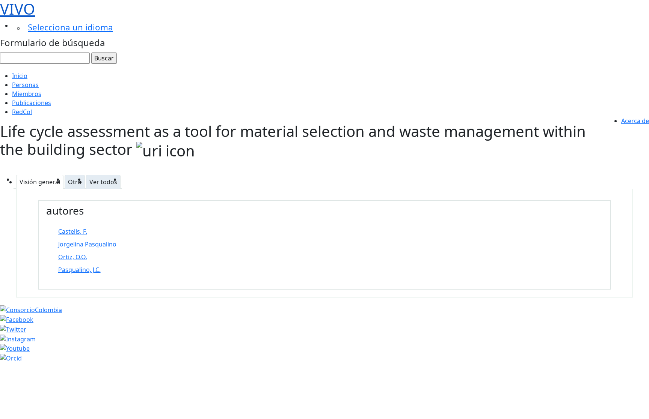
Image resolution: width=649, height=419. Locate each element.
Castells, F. (72, 231)
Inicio (19, 76)
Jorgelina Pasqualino (87, 244)
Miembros (26, 94)
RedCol (22, 112)
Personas (25, 85)
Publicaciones (31, 103)
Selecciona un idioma (70, 27)
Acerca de (635, 121)
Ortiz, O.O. (72, 257)
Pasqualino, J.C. (79, 270)
